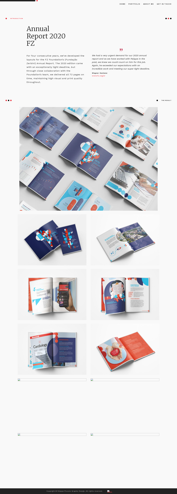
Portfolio (134, 4)
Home (122, 4)
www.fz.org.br (98, 76)
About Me (148, 4)
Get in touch (164, 4)
